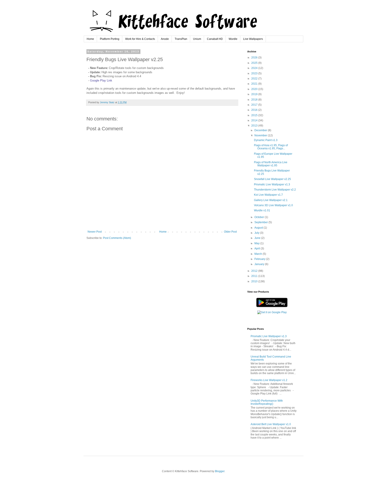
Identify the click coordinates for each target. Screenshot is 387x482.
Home (90, 39)
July (257, 232)
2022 (254, 78)
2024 (254, 68)
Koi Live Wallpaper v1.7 (268, 194)
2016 (254, 109)
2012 (254, 270)
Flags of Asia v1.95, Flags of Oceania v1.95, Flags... (271, 147)
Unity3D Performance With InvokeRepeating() (267, 402)
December (261, 130)
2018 (254, 99)
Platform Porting (109, 39)
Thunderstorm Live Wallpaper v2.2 (275, 189)
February (260, 259)
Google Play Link (101, 80)
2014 (254, 120)
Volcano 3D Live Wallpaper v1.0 (273, 205)
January (259, 264)
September (261, 222)
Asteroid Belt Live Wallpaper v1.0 (271, 424)
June (257, 238)
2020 (254, 89)
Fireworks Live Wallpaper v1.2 (269, 380)
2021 (254, 83)
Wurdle (233, 39)
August (259, 227)
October (259, 217)
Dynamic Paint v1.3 (265, 140)
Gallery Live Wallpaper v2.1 (271, 200)
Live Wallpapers (253, 39)
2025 (254, 62)
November (261, 135)
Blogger (219, 471)
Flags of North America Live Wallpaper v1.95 (270, 164)
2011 (254, 276)
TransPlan (181, 39)
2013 (254, 125)
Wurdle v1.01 (262, 210)
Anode (165, 39)
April (257, 248)
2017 (254, 104)
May (257, 243)
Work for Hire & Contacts (140, 39)
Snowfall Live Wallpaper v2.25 (272, 179)
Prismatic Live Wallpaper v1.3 (272, 184)
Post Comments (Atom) (117, 238)
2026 (254, 57)
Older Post (230, 231)
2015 (254, 115)
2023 (254, 73)
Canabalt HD (215, 39)
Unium (197, 39)
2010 (254, 281)
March (258, 253)
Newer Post (95, 231)
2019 (254, 94)
